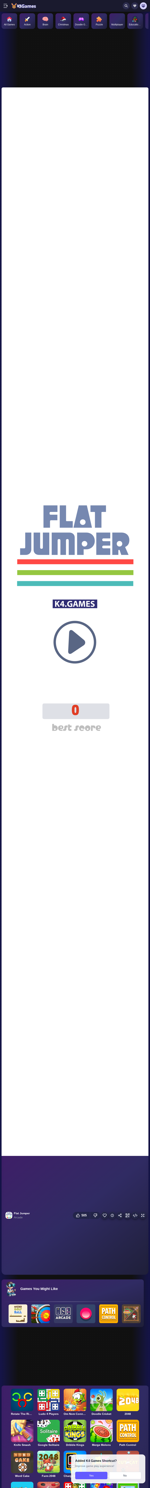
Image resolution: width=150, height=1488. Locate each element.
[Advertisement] (72, 57)
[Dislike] (95, 1215)
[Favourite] (104, 1215)
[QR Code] (127, 1215)
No (125, 1475)
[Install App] (143, 5)
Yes (91, 1475)
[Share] (119, 1215)
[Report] (112, 1215)
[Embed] (135, 1215)
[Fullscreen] (142, 1215)
